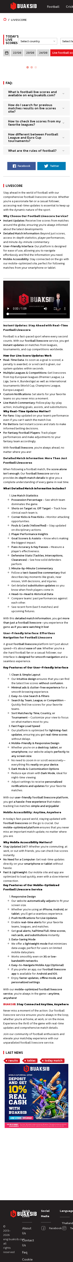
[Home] (4, 19)
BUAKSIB (9, 1004)
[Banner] (36, 1096)
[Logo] (23, 7)
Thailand (63, 1223)
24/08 (43, 53)
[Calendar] (6, 52)
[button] (36, 41)
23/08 (30, 53)
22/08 (17, 53)
